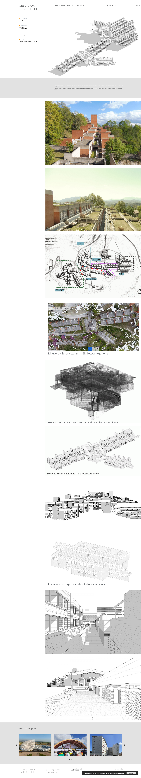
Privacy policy (119, 769)
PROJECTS (57, 5)
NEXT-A (68, 5)
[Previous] (17, 745)
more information (119, 773)
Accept (131, 773)
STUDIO (63, 5)
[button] (86, 5)
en (137, 5)
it (139, 5)
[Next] (124, 745)
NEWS (73, 5)
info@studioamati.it (76, 769)
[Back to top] (9, 771)
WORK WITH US (80, 5)
